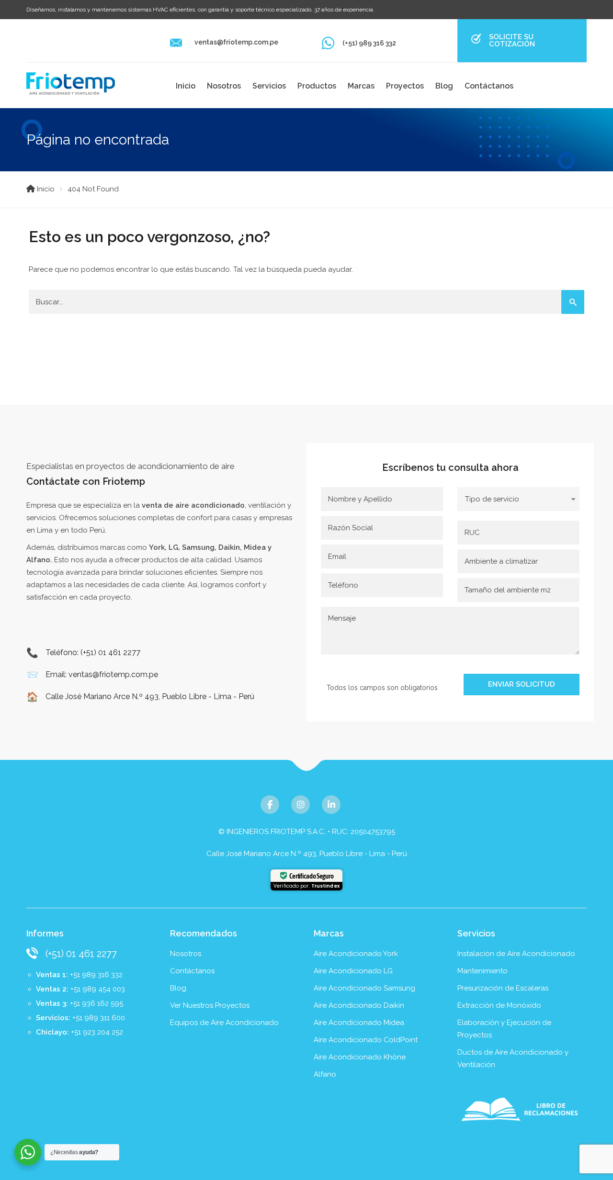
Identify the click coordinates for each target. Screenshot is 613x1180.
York (157, 547)
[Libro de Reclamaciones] (522, 1109)
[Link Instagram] (300, 804)
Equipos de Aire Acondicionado (224, 1022)
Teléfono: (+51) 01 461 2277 (92, 652)
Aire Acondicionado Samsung (364, 988)
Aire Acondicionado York (356, 953)
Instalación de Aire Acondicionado (516, 953)
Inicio (185, 85)
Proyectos (405, 85)
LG (173, 547)
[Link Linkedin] (331, 804)
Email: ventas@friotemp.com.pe (101, 674)
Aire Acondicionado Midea (359, 1022)
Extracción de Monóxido (499, 1005)
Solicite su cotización (512, 40)
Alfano (38, 560)
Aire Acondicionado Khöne (360, 1057)
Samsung (198, 547)
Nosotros (224, 85)
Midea (255, 547)
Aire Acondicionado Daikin (359, 1005)
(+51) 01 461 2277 (81, 953)
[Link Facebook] (269, 804)
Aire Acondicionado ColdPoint (366, 1039)
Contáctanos (489, 85)
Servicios (269, 85)
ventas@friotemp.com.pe (236, 42)
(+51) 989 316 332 (369, 43)
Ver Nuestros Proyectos (210, 1005)
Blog (444, 85)
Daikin (229, 547)
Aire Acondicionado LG (353, 971)
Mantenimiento (482, 971)
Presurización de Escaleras (502, 988)
